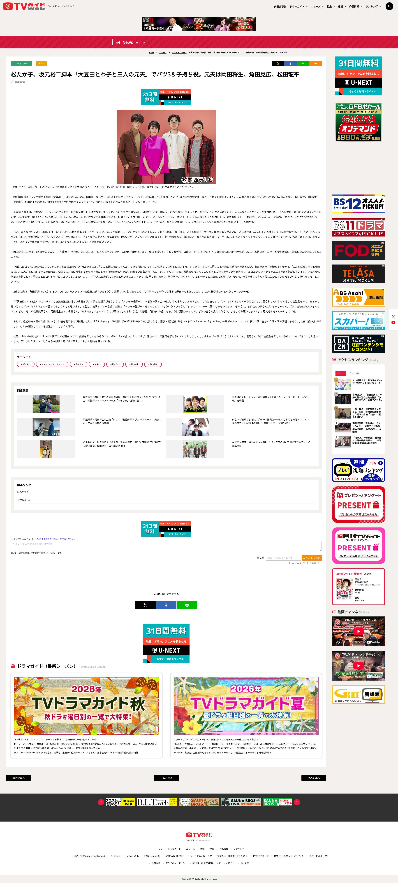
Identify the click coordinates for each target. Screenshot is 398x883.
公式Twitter (23, 500)
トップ (159, 849)
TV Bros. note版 (152, 856)
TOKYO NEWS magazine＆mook (88, 856)
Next (297, 802)
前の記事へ (18, 778)
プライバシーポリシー (176, 863)
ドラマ (41, 63)
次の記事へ (314, 778)
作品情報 (354, 6)
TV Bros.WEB (132, 856)
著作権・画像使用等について (206, 863)
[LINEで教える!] (303, 63)
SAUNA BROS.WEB (175, 856)
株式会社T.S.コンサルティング (288, 856)
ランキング (371, 6)
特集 (329, 6)
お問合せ (230, 863)
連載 (340, 6)
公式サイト (23, 491)
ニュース (316, 6)
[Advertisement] (358, 168)
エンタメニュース (21, 63)
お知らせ (155, 863)
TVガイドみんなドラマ (201, 856)
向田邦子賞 (280, 6)
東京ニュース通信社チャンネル (232, 856)
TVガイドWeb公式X (318, 856)
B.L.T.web (115, 856)
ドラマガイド (297, 6)
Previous (101, 802)
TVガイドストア (261, 856)
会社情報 (244, 863)
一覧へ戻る (166, 778)
